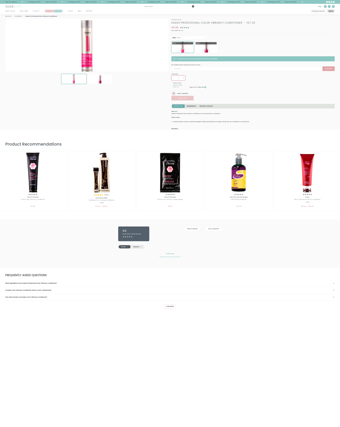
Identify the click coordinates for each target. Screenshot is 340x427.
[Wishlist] (329, 6)
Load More (170, 306)
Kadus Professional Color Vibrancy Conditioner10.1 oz (213, 22)
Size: (176, 38)
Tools (70, 11)
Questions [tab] (136, 247)
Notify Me (328, 69)
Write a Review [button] (192, 229)
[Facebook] (327, 2)
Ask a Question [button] (213, 229)
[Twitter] (329, 2)
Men (79, 11)
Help (319, 6)
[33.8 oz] (206, 47)
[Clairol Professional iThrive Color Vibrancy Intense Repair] (170, 172)
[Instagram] (331, 2)
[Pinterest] (334, 2)
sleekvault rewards (319, 11)
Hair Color (10, 11)
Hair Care (24, 11)
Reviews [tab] (123, 247)
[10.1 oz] (183, 47)
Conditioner (18, 16)
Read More (174, 129)
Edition (89, 11)
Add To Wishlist (182, 93)
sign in (331, 11)
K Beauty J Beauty (53, 11)
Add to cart (182, 98)
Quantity (174, 74)
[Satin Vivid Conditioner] (238, 172)
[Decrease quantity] (173, 78)
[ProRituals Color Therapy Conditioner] (101, 172)
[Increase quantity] (183, 78)
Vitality (36, 11)
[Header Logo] (13, 6)
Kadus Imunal (176, 20)
